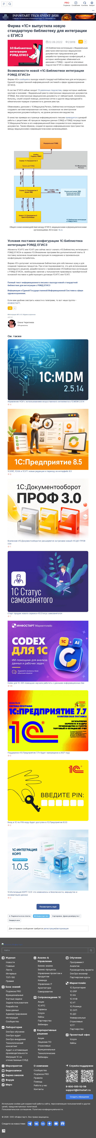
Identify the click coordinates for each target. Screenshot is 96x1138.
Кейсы (41, 1017)
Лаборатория (14, 1027)
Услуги (41, 1013)
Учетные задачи (14, 999)
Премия (10, 981)
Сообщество (12, 1021)
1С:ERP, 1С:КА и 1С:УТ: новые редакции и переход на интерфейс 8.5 (40, 471)
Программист (77, 962)
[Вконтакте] (36, 1123)
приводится (71, 117)
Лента (9, 970)
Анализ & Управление (44, 959)
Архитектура (44, 988)
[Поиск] (9, 3)
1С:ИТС (41, 1005)
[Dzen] (49, 1123)
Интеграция (12, 1017)
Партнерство (45, 1020)
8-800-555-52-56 (76, 1086)
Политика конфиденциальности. (47, 1109)
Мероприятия (14, 1065)
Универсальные (78, 1017)
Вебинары (43, 1024)
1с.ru (61, 230)
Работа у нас (40, 1085)
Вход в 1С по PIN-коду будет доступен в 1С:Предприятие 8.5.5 (37, 822)
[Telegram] (29, 1123)
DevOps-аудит (13, 1035)
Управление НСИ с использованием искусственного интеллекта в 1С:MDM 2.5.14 (46, 401)
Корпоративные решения (46, 1032)
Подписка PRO (13, 991)
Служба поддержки (81, 1065)
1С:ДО (73, 1014)
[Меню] (3, 3)
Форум (10, 1080)
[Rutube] (62, 1123)
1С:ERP (73, 991)
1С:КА (73, 995)
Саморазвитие (45, 991)
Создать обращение (79, 1097)
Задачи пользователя (17, 1002)
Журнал (10, 957)
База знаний (13, 986)
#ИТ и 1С (19, 314)
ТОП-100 (10, 977)
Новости (10, 962)
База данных (12, 1010)
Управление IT (45, 984)
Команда (42, 980)
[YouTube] (56, 1123)
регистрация (50, 928)
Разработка (12, 1006)
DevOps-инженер (79, 973)
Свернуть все (14, 920)
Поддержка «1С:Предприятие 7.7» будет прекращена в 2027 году (39, 753)
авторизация (62, 928)
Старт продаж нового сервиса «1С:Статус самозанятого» (35, 613)
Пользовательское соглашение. (17, 1109)
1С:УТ (73, 1002)
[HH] (43, 1123)
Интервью (11, 973)
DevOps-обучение (15, 1031)
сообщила (24, 79)
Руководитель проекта (81, 970)
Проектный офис (80, 1034)
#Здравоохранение (29, 314)
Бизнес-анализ (45, 966)
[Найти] (91, 950)
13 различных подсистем (49, 90)
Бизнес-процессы (47, 969)
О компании (41, 1065)
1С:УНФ (73, 999)
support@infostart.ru (78, 1090)
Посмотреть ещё (48, 907)
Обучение (75, 957)
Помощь (38, 1081)
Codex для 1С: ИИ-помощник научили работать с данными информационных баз (46, 683)
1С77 (72, 1025)
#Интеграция (12, 314)
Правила (38, 1078)
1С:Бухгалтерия (78, 987)
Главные (10, 966)
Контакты (39, 1089)
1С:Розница (75, 1006)
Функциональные (14, 995)
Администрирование (16, 1014)
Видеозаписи (13, 1070)
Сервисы (42, 1009)
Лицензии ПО (44, 1042)
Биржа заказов (15, 1075)
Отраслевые (44, 1046)
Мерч (9, 1084)
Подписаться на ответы (20, 916)
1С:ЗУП (73, 1010)
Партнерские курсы (80, 977)
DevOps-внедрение (16, 1039)
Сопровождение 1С (49, 997)
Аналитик (74, 966)
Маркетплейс (78, 983)
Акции (41, 1002)
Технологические (46, 1053)
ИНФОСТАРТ (14, 303)
